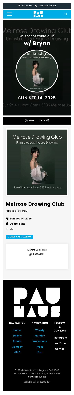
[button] (66, 14)
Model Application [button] (20, 236)
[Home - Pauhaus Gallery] (38, 14)
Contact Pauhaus (37, 376)
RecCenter (45, 382)
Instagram (27, 5)
